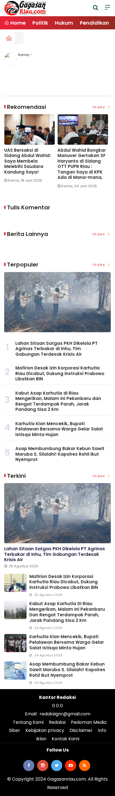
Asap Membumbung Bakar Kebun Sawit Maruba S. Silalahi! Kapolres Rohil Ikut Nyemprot (59, 454)
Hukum (64, 22)
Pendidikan (94, 22)
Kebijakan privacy (44, 730)
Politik (40, 22)
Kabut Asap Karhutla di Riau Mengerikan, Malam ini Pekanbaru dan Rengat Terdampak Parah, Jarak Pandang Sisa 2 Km (58, 401)
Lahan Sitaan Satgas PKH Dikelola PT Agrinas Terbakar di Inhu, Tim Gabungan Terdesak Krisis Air (56, 348)
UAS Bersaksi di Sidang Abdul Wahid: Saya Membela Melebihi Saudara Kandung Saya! (27, 161)
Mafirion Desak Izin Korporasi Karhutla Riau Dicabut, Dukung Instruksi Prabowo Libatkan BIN (59, 373)
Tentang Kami (28, 722)
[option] (31, 150)
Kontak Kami (65, 739)
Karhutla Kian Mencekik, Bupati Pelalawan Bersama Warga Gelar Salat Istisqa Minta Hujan (59, 429)
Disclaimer (81, 730)
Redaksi (57, 722)
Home (17, 22)
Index (100, 107)
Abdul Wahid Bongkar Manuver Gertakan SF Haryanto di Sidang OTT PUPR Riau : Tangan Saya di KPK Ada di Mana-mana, (82, 164)
